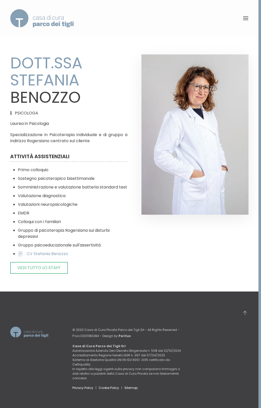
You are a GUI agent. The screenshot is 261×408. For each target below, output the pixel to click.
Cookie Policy (109, 388)
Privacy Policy (82, 388)
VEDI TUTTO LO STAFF (39, 268)
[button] (245, 18)
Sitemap (131, 388)
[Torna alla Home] (42, 18)
